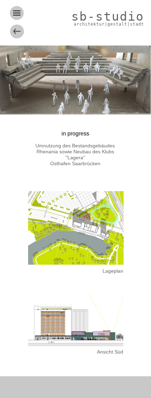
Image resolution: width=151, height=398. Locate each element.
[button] (32, 16)
